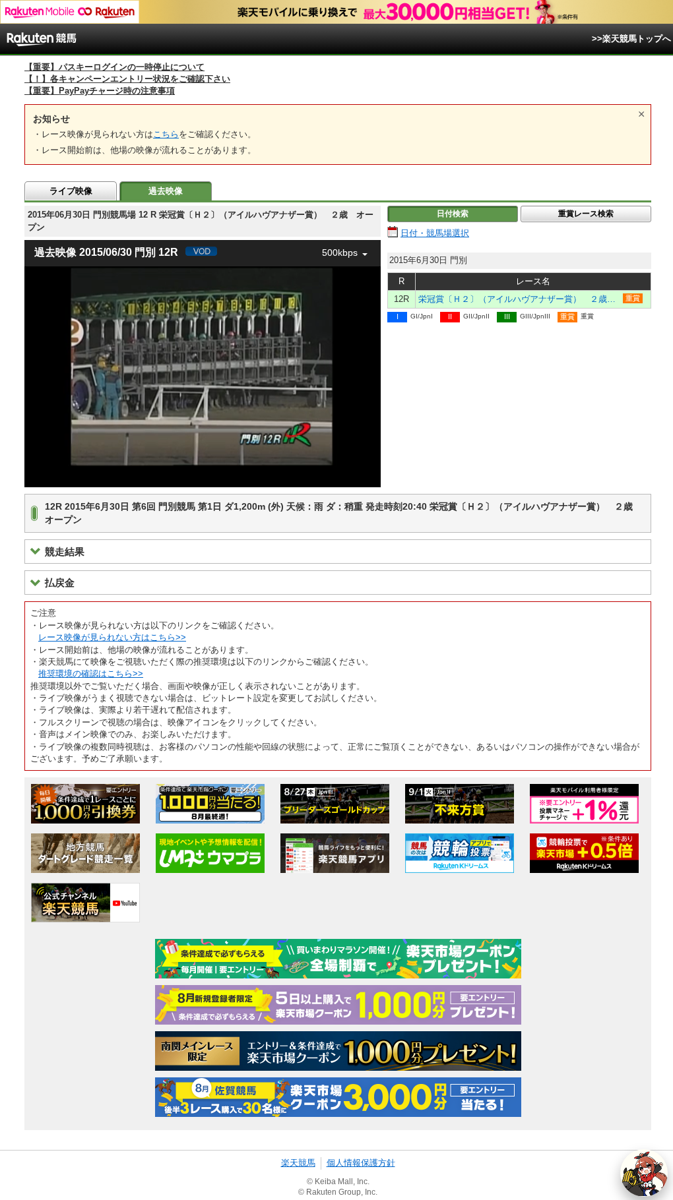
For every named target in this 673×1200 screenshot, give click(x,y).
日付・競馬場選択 (435, 233)
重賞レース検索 (586, 213)
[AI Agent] (644, 1173)
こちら (166, 134)
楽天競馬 (298, 1163)
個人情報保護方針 (361, 1163)
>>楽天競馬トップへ (631, 39)
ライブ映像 (70, 191)
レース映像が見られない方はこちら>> (112, 637)
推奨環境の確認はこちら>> (90, 673)
